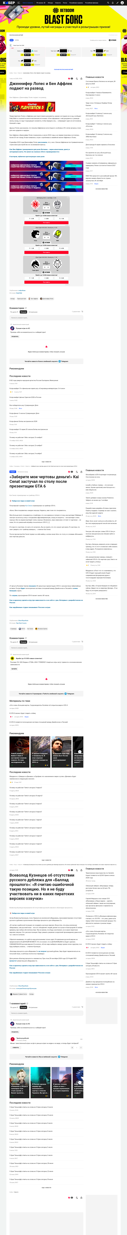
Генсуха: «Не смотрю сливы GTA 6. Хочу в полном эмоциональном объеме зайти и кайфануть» (100, 574)
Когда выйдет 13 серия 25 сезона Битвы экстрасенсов (29, 470)
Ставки (16, 1232)
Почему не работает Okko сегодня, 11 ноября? (26, 494)
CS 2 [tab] (11, 40)
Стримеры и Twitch (19, 506)
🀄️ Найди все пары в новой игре (22, 541)
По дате (13, 352)
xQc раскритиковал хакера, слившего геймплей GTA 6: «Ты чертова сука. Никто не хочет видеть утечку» (101, 599)
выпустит (13, 1001)
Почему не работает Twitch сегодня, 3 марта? (26, 892)
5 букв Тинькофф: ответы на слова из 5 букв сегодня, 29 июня (31, 1203)
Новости (20, 73)
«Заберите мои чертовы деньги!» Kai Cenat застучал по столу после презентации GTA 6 (54, 506)
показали (32, 626)
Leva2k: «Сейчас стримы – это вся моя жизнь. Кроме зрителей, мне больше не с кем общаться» (100, 527)
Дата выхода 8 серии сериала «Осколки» (100, 145)
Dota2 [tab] (17, 40)
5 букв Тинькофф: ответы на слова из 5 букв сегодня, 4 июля (31, 1195)
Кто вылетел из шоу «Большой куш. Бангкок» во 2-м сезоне (98, 154)
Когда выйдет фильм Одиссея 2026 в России (25, 437)
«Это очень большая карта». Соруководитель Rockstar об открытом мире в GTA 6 (39, 745)
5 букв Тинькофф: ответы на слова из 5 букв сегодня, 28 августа (101, 1004)
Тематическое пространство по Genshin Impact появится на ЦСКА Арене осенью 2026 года (100, 915)
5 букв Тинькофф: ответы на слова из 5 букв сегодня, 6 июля (31, 1179)
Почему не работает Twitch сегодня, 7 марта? (26, 860)
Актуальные (33, 352)
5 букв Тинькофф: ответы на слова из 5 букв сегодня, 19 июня (31, 1220)
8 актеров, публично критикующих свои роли (27, 156)
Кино (15, 73)
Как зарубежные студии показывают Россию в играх (30, 648)
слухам (14, 636)
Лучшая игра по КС (23, 369)
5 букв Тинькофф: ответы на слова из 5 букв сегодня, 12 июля (31, 1147)
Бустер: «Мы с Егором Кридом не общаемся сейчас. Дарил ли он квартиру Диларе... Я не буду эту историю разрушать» (101, 628)
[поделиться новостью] (81, 79)
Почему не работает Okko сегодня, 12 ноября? (26, 486)
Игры (15, 905)
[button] (81, 1079)
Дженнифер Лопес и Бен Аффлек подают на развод (36, 73)
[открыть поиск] (108, 2)
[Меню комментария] (81, 1079)
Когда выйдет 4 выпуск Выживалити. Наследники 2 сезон (99, 94)
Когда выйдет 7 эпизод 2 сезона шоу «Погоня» (99, 125)
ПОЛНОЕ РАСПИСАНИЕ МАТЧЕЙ (63, 69)
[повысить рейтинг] (72, 1087)
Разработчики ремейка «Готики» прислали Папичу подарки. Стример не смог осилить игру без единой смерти (101, 550)
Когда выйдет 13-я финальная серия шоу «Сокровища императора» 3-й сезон (37, 429)
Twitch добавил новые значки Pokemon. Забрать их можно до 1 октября (100, 539)
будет (23, 628)
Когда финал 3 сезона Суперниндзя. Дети (24, 453)
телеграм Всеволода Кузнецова (26, 1029)
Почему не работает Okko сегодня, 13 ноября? (26, 478)
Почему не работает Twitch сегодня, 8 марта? (26, 852)
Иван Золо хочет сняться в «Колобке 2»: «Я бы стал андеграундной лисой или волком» (101, 562)
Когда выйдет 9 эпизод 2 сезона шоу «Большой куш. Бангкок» (99, 114)
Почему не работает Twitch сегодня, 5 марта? (26, 876)
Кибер (11, 73)
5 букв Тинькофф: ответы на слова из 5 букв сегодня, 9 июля (31, 1163)
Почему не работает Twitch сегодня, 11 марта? (26, 828)
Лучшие (23, 352)
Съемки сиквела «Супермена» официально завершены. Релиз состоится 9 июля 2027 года (101, 165)
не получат (42, 991)
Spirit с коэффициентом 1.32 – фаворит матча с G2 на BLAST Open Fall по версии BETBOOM (49, 1232)
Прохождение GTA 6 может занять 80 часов (101, 1014)
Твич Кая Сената (21, 663)
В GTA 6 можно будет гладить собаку (23, 753)
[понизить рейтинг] (81, 1087)
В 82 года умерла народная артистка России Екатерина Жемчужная (34, 421)
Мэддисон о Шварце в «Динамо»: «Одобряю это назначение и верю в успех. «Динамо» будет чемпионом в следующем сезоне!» (43, 818)
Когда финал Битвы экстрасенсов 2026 (23, 462)
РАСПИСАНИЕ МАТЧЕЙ (16, 35)
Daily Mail (19, 333)
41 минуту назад (21, 1081)
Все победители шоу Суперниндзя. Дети (24, 445)
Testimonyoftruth (22, 1078)
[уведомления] (112, 2)
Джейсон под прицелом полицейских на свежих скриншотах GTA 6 (100, 1023)
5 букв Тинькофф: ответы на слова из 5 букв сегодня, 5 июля (31, 1187)
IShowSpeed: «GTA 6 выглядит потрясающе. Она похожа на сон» (101, 516)
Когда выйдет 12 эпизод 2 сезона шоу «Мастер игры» (99, 135)
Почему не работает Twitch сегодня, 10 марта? (26, 836)
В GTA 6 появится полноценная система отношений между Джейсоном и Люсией (39, 762)
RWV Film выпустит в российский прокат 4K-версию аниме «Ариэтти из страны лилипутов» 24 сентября (101, 178)
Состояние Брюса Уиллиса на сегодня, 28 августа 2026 (100, 82)
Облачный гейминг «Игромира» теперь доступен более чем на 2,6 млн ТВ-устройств (99, 928)
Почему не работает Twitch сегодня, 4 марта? (26, 884)
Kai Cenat (28, 546)
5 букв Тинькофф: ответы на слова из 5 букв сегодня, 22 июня (31, 1211)
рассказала (42, 142)
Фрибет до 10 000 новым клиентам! (29, 699)
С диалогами (76, 352)
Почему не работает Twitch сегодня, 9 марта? (26, 844)
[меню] (18, 2)
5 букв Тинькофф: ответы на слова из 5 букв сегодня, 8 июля (31, 1171)
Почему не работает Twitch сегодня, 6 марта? (26, 868)
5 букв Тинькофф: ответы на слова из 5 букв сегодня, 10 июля (31, 1155)
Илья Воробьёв (23, 661)
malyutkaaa (21, 331)
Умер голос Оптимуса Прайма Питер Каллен (99, 104)
